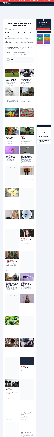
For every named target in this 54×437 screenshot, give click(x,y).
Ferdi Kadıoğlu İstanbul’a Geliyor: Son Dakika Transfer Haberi (16, 0)
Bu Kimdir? (7, 260)
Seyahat (7, 117)
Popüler (7, 155)
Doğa (19, 21)
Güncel (7, 78)
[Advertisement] (27, 11)
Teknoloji (24, 410)
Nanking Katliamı (9, 389)
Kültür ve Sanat (11, 260)
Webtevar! (5, 2)
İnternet (24, 282)
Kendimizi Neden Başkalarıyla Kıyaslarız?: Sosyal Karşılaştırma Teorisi (26, 157)
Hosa (10, 28)
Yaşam (10, 282)
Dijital (22, 282)
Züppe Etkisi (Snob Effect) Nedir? (26, 367)
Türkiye (23, 136)
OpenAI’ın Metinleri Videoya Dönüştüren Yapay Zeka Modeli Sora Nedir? (26, 284)
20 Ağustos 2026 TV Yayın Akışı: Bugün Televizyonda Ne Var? (34, 0)
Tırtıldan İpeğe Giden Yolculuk (11, 411)
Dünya (7, 388)
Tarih (9, 388)
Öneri (24, 366)
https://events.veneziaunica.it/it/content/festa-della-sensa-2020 (15, 54)
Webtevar (10, 155)
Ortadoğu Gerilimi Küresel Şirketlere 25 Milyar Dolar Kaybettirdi (25, 99)
